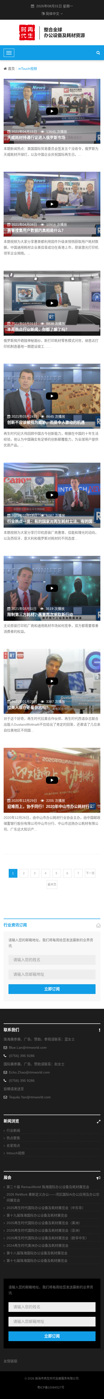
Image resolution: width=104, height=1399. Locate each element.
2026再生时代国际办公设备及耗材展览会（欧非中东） (48, 1238)
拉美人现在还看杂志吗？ (28, 707)
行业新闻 (13, 1130)
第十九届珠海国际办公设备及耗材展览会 (37, 1215)
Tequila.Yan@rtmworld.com (30, 1097)
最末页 (52, 884)
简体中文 (52, 14)
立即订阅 (52, 989)
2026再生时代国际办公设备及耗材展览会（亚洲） (44, 1230)
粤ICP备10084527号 (50, 1387)
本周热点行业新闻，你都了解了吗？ (38, 329)
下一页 (90, 873)
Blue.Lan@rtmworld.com (28, 1047)
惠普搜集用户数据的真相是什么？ (36, 230)
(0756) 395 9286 (22, 1056)
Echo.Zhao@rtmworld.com (29, 1072)
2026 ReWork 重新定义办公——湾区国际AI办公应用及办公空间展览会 (53, 1197)
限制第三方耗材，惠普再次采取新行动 (40, 615)
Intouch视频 (16, 1153)
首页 (11, 69)
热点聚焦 (13, 1138)
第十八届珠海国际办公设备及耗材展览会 (37, 1253)
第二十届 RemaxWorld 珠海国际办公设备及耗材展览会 (48, 1187)
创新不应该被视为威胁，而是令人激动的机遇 (46, 422)
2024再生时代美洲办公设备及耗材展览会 (37, 1245)
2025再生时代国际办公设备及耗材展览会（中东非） (46, 1208)
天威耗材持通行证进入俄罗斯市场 (36, 137)
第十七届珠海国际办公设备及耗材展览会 (37, 1261)
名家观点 (13, 1145)
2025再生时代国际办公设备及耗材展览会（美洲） (44, 1223)
